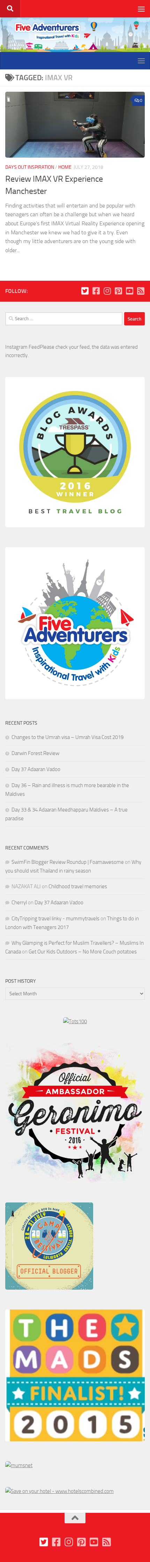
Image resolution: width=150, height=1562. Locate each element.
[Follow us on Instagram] (107, 291)
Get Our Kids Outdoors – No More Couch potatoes (83, 952)
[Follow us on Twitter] (85, 291)
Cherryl (19, 902)
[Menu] (141, 8)
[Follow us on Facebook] (96, 291)
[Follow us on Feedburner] (140, 291)
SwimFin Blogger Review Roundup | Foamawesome (68, 862)
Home (65, 167)
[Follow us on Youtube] (129, 291)
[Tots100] (75, 1021)
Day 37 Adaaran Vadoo (36, 769)
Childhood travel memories (77, 886)
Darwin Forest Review (35, 753)
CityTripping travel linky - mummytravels (55, 918)
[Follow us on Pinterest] (118, 291)
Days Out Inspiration (29, 167)
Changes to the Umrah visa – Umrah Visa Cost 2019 (67, 737)
